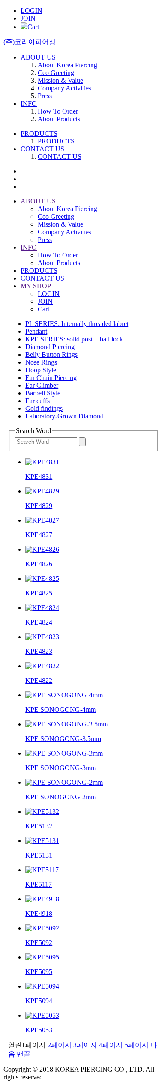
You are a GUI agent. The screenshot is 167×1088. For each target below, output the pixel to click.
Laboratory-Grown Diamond (64, 416)
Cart (33, 26)
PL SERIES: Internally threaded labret (76, 323)
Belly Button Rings (51, 354)
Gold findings (44, 408)
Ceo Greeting (56, 72)
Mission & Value (60, 80)
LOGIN (31, 10)
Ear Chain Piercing (51, 377)
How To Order (58, 111)
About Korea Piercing (67, 65)
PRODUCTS (39, 133)
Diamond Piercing (50, 346)
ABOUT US (38, 57)
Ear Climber (41, 385)
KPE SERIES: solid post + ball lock (74, 339)
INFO (29, 103)
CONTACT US (42, 148)
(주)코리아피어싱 (29, 41)
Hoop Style (40, 370)
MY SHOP (36, 286)
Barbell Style (42, 393)
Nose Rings (41, 362)
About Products (59, 119)
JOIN (28, 18)
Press (45, 95)
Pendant (36, 331)
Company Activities (64, 88)
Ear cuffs (37, 400)
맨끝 (23, 1054)
